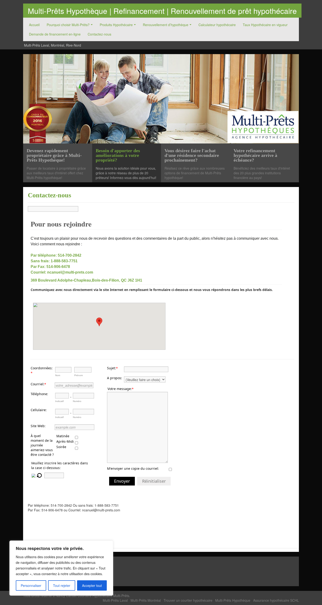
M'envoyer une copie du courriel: (133, 468)
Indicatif (59, 401)
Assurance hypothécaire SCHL (276, 600)
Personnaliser (31, 585)
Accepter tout (92, 585)
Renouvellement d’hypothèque (165, 24)
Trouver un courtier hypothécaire (188, 600)
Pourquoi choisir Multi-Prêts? (68, 24)
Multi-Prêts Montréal (146, 600)
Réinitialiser (154, 481)
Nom (57, 375)
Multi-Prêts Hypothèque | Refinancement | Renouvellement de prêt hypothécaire (162, 10)
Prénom (78, 375)
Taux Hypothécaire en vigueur (265, 24)
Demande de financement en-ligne (55, 34)
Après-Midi (65, 441)
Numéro (77, 401)
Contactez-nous (99, 34)
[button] (99, 322)
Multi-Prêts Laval (115, 600)
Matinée (62, 436)
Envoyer (122, 481)
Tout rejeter (61, 585)
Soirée (61, 447)
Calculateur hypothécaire (217, 24)
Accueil (34, 24)
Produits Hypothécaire (116, 24)
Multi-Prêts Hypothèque (232, 600)
